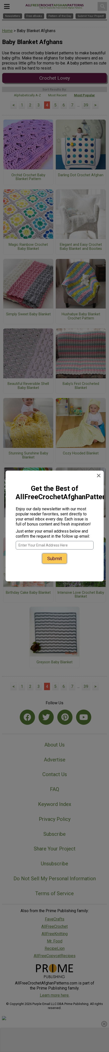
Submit (54, 558)
